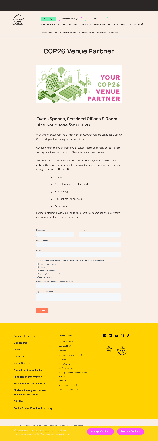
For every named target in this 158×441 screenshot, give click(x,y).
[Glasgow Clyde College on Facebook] (104, 336)
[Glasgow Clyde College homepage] (18, 19)
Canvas (96, 19)
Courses (47, 19)
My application (69, 19)
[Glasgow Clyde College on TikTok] (128, 336)
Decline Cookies (130, 431)
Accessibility (77, 425)
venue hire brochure (79, 213)
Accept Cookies (100, 431)
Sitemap (64, 425)
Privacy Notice (62, 434)
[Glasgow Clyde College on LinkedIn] (110, 336)
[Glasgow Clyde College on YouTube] (116, 336)
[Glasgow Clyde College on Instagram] (122, 336)
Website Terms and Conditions (27, 425)
